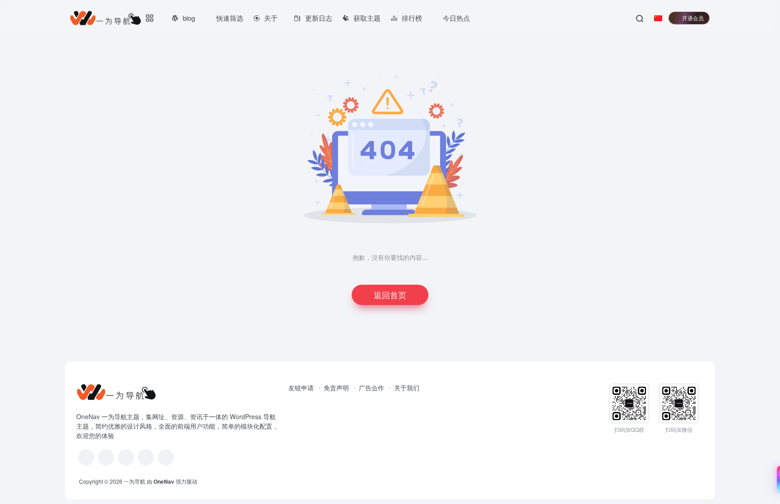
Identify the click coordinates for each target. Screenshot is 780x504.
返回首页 (390, 295)
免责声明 (336, 387)
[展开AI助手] (776, 479)
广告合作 (371, 387)
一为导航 (134, 481)
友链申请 (301, 387)
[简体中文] (658, 18)
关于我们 (406, 387)
